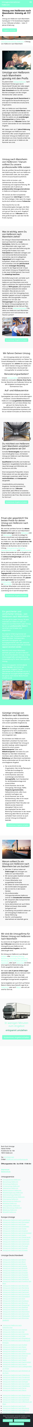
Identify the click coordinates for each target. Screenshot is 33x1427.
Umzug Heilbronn (19, 82)
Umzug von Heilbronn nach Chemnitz (16, 1334)
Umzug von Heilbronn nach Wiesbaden (16, 1316)
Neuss (18, 987)
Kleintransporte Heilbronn (12, 1201)
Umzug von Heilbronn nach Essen (14, 1264)
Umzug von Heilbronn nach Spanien (15, 1248)
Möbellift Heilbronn (9, 1212)
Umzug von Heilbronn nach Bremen (15, 1268)
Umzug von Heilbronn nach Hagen (15, 1360)
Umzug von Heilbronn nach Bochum (15, 1303)
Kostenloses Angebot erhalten (16, 340)
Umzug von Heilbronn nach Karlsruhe (16, 1314)
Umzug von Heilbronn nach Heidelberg (16, 1386)
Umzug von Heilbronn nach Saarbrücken (17, 1362)
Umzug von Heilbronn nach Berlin (14, 1260)
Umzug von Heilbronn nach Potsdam (15, 1275)
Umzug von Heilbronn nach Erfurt (14, 1351)
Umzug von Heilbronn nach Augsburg (16, 1290)
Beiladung (25, 533)
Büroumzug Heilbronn (10, 1182)
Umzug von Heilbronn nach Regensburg (17, 1395)
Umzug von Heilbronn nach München (16, 1286)
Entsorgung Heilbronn (10, 1199)
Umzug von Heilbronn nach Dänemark (16, 1244)
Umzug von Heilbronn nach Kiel (13, 1332)
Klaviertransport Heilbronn (12, 1190)
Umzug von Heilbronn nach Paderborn (16, 1397)
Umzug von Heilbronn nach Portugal (15, 1246)
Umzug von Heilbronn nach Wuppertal (16, 1305)
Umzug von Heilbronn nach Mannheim (16, 1312)
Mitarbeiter (7, 584)
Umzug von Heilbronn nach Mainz (14, 1347)
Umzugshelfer (12, 378)
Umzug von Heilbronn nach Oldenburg (16, 1375)
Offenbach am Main (20, 961)
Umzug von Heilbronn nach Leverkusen (16, 1379)
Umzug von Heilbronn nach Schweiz (15, 1250)
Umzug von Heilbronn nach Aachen (15, 1330)
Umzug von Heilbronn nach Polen (14, 1224)
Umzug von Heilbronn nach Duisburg (16, 1301)
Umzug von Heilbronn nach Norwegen (16, 1222)
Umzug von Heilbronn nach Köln (14, 1299)
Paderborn (5, 987)
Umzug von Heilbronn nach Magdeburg (16, 1338)
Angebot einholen (9, 30)
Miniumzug (8, 535)
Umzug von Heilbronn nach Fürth (14, 1406)
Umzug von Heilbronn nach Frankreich (16, 1239)
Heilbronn (24, 958)
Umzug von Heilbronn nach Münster (15, 1309)
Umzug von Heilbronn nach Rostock (15, 1356)
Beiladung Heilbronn (10, 1210)
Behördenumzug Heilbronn (12, 1208)
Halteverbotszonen (19, 308)
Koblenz (4, 956)
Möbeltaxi (21, 548)
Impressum (5, 1169)
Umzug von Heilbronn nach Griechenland (17, 1233)
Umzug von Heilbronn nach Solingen (15, 1382)
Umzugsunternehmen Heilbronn (11, 3)
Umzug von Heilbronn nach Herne (14, 1388)
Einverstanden (8, 1420)
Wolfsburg (4, 958)
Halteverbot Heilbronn (10, 1188)
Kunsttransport (25, 550)
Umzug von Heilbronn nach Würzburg (16, 1408)
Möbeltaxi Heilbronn (10, 1203)
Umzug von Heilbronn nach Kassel (14, 1358)
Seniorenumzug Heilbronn (12, 1195)
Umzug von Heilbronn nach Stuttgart (15, 1277)
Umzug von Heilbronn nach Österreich (16, 1242)
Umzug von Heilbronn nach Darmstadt (16, 1384)
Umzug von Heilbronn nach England (15, 1231)
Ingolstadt (4, 963)
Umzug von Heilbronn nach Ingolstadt (16, 1400)
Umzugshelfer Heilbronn (11, 1206)
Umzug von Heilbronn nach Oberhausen (17, 1353)
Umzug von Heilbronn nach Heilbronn (16, 1410)
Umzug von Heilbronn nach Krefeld (15, 1345)
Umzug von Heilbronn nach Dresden (15, 1273)
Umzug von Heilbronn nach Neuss (14, 1390)
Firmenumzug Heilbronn (11, 1186)
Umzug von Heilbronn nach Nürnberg (16, 1288)
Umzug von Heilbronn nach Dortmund (16, 1294)
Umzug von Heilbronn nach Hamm (15, 1364)
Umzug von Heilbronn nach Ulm (14, 1413)
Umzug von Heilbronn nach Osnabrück (16, 1377)
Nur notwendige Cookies (22, 1420)
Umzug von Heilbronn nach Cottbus (15, 1271)
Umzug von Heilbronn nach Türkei (14, 1229)
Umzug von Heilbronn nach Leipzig (15, 1266)
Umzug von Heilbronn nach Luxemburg (16, 1220)
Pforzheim (12, 958)
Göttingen (14, 956)
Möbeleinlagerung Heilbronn (13, 1193)
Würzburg (4, 961)
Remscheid (20, 963)
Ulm (18, 958)
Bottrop (21, 956)
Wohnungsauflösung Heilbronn (14, 1197)
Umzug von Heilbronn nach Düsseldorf (16, 1296)
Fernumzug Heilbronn (10, 1184)
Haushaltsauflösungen (9, 550)
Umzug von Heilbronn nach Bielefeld (15, 1307)
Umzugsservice (12, 548)
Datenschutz (5, 1172)
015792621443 (9, 1157)
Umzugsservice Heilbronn (12, 1180)
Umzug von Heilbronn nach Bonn (14, 1262)
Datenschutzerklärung (16, 1424)
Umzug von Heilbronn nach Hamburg (16, 1279)
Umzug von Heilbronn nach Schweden (16, 1226)
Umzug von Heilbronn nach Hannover (16, 1292)
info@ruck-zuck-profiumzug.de (17, 1159)
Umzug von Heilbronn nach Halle (14, 1336)
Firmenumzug (6, 582)
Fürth (11, 961)
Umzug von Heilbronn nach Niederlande (17, 1237)
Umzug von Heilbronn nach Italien (14, 1235)
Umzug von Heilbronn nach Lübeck (15, 1349)
